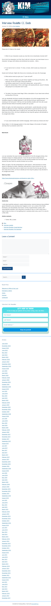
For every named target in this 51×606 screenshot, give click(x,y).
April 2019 (4, 398)
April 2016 (4, 480)
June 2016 (5, 475)
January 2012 (5, 595)
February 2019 (6, 402)
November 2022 (6, 346)
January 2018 (5, 432)
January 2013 (5, 568)
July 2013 (4, 555)
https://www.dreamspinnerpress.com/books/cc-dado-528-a (18, 178)
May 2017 (4, 450)
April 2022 (4, 355)
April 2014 (4, 534)
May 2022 (4, 352)
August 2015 (5, 498)
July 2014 (4, 527)
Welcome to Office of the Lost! (10, 288)
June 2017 (5, 448)
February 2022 (6, 359)
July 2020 (4, 371)
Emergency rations (7, 290)
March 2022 (5, 357)
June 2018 (5, 421)
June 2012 (5, 584)
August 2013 (5, 552)
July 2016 (4, 473)
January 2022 (5, 361)
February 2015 (6, 511)
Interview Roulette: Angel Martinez (13, 227)
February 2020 (6, 377)
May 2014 (4, 532)
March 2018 (5, 427)
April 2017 (4, 452)
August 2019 (5, 389)
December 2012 (6, 570)
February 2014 (6, 539)
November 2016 (6, 464)
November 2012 (6, 573)
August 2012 (5, 580)
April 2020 (5, 373)
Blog (5, 223)
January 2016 (5, 486)
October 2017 (5, 439)
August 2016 (5, 471)
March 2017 (5, 455)
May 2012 (4, 586)
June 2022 (5, 350)
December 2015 (6, 489)
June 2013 (5, 557)
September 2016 (6, 468)
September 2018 (6, 414)
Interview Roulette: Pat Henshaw (12, 229)
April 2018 (4, 425)
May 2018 (4, 423)
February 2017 (6, 457)
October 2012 (5, 575)
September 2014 (6, 523)
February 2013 (6, 566)
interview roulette (8, 225)
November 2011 (6, 598)
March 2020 (5, 375)
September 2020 (6, 366)
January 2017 (5, 459)
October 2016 (5, 466)
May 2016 (4, 477)
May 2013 (4, 559)
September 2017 (6, 441)
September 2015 (6, 495)
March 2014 (5, 536)
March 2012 (5, 591)
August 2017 (5, 443)
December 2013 (6, 543)
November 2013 (6, 545)
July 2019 (4, 391)
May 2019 (4, 396)
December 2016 (6, 461)
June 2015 (5, 502)
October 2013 (5, 548)
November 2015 (6, 491)
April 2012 (4, 589)
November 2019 (6, 382)
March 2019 (5, 400)
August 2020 (5, 368)
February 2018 (6, 430)
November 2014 (6, 518)
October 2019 (5, 384)
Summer (4, 295)
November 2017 (6, 436)
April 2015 (4, 507)
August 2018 (5, 416)
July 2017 (4, 446)
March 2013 (5, 564)
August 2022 (5, 348)
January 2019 (5, 405)
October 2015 (5, 493)
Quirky (3, 293)
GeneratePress (34, 604)
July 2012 (4, 582)
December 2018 (6, 407)
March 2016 (5, 482)
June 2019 (5, 393)
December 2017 (6, 434)
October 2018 (5, 411)
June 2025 (5, 343)
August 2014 (5, 525)
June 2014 (5, 530)
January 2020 (5, 380)
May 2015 (4, 505)
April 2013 (4, 561)
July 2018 (4, 418)
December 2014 (6, 516)
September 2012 (6, 577)
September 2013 (6, 550)
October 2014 (5, 520)
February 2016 (6, 484)
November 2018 (6, 409)
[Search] (24, 277)
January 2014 (5, 541)
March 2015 (5, 509)
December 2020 (6, 364)
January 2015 (5, 514)
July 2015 (4, 500)
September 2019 (6, 386)
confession (5, 297)
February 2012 (6, 593)
